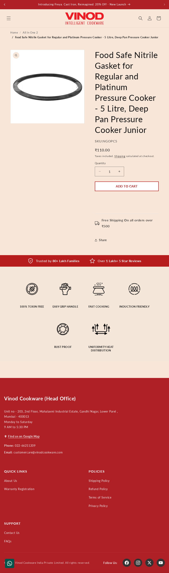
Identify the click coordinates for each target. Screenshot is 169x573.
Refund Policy (98, 489)
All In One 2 (30, 32)
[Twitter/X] (149, 563)
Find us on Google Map (24, 436)
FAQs (7, 541)
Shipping (119, 156)
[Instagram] (138, 563)
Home (14, 32)
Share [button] (103, 240)
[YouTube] (161, 563)
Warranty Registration (19, 489)
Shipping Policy (99, 480)
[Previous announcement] (4, 4)
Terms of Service (100, 497)
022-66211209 (25, 445)
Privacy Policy (98, 506)
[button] (8, 18)
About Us (10, 480)
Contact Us (12, 533)
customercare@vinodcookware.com (38, 452)
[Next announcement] (164, 4)
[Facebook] (127, 563)
